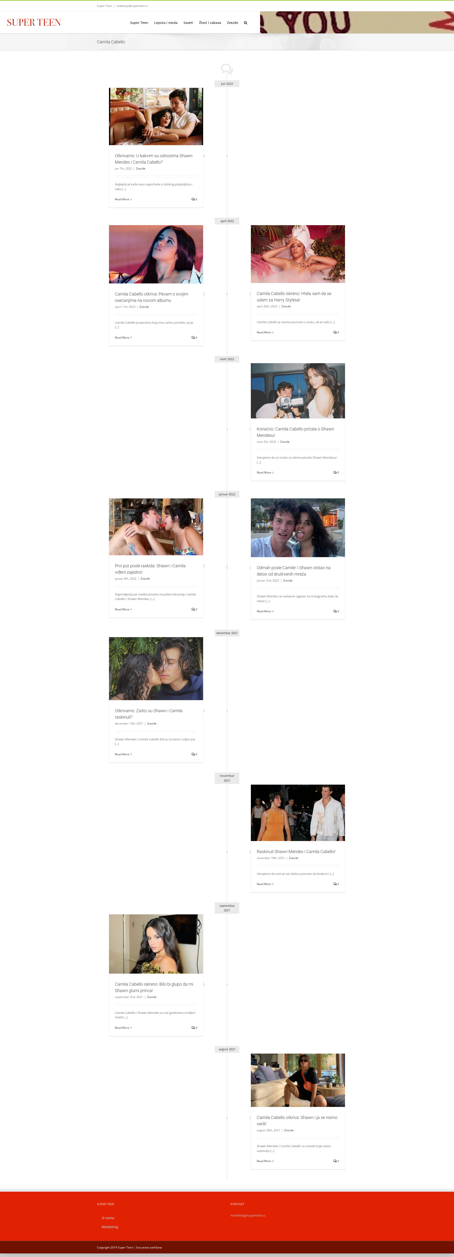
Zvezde (156, 127)
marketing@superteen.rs (248, 1215)
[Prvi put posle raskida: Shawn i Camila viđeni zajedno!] (156, 526)
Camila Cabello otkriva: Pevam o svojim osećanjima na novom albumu (150, 246)
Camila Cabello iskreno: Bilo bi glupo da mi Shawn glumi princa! (150, 935)
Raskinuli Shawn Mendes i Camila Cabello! (292, 806)
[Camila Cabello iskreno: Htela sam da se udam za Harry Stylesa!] (298, 254)
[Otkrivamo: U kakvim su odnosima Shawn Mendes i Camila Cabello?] (156, 116)
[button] (245, 22)
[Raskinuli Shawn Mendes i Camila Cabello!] (298, 813)
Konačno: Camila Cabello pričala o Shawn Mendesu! (292, 384)
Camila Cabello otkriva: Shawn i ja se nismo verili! (292, 1074)
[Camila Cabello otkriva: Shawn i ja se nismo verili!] (298, 1080)
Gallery (161, 108)
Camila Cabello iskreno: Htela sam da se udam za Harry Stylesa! (292, 246)
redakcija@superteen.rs (132, 6)
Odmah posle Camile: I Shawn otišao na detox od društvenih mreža (292, 519)
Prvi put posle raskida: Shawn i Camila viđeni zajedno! (150, 520)
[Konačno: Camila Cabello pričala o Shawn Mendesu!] (298, 390)
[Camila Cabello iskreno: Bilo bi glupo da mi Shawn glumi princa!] (156, 944)
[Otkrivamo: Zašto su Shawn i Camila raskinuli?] (156, 668)
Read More (122, 199)
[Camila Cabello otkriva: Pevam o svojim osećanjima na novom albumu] (156, 254)
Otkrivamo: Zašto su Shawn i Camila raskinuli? (150, 662)
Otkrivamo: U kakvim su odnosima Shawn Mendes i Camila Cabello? (150, 108)
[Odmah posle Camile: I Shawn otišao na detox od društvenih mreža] (298, 527)
